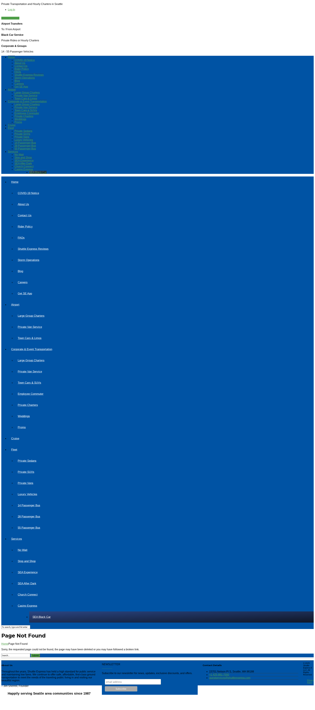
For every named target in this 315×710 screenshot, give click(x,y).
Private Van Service (25, 95)
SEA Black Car (38, 172)
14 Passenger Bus (25, 142)
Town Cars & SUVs (25, 110)
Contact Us (20, 66)
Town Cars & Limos (25, 98)
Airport (12, 89)
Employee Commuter (26, 113)
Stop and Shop (23, 157)
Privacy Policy (310, 681)
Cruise (12, 125)
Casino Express (23, 169)
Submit (35, 655)
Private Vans (21, 136)
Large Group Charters (27, 92)
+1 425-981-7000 (219, 674)
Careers (19, 83)
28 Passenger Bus (25, 145)
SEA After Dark (23, 163)
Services (13, 151)
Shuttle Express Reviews (29, 74)
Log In (11, 9)
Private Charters (23, 116)
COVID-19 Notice (24, 60)
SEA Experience (24, 160)
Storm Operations (24, 77)
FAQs (17, 72)
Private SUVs (22, 134)
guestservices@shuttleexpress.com (229, 677)
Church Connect (23, 166)
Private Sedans (23, 131)
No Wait (19, 154)
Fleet (11, 128)
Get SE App (21, 86)
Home (11, 57)
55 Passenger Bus (25, 148)
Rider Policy (21, 69)
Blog (17, 80)
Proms (18, 122)
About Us (19, 63)
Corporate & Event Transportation (27, 101)
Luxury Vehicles (23, 139)
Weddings (20, 119)
